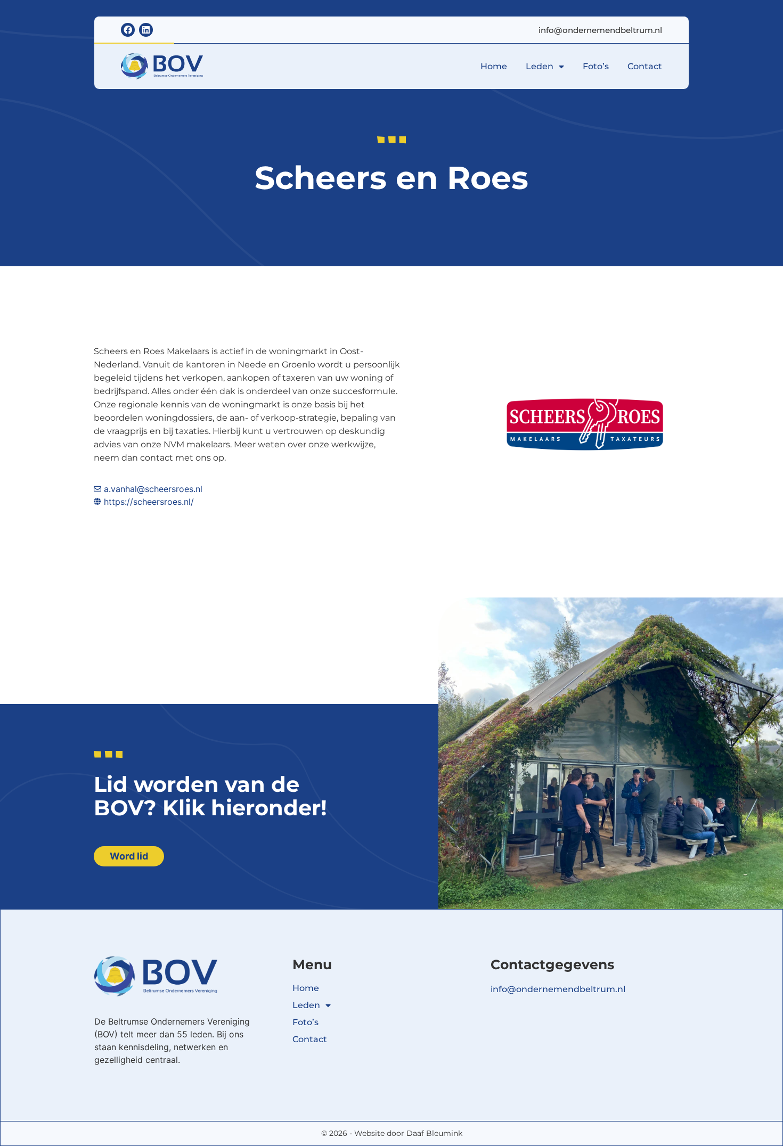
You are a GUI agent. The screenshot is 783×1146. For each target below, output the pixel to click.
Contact (644, 66)
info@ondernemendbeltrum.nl (600, 30)
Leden (539, 66)
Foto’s (596, 66)
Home (493, 66)
